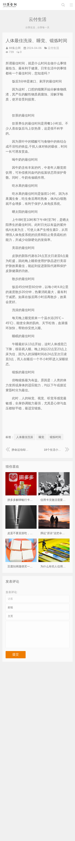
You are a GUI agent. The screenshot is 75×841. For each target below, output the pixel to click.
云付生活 (53, 48)
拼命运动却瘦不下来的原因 (21, 449)
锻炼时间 (55, 437)
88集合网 (15, 48)
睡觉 (41, 437)
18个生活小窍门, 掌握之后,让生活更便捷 (56, 449)
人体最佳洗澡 (24, 437)
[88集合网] (10, 5)
